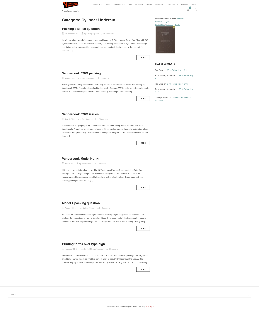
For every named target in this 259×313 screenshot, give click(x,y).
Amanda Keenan (88, 78)
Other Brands (172, 4)
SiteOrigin (150, 306)
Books (177, 24)
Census (169, 24)
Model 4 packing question (81, 203)
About (107, 4)
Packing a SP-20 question (81, 28)
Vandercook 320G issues (80, 114)
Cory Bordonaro (87, 119)
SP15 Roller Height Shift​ (177, 70)
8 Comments (109, 33)
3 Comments (101, 163)
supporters (180, 18)
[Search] (247, 294)
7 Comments (104, 78)
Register (158, 21)
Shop (193, 4)
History (149, 4)
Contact (184, 4)
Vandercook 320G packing (81, 73)
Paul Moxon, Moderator (95, 249)
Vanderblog (97, 4)
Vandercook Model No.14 (80, 158)
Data (130, 4)
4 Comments (105, 208)
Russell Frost (86, 163)
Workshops (160, 24)
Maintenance (119, 4)
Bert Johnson (90, 208)
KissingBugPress (92, 33)
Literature (159, 4)
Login (166, 21)
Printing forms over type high (83, 244)
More (143, 57)
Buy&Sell (139, 4)
